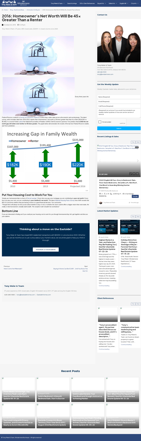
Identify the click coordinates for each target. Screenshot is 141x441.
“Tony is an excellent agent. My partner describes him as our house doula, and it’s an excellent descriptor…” (108, 330)
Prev (133, 142)
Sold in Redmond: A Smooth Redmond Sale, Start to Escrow (51, 397)
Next (138, 142)
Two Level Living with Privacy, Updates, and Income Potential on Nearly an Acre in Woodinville (18, 422)
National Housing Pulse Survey (65, 200)
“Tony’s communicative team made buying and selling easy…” (130, 328)
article (21, 121)
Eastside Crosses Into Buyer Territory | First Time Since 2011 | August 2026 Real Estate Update (52, 422)
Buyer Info (101, 3)
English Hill (123, 3)
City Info (133, 3)
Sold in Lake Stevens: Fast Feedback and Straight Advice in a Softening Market (87, 396)
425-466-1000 (101, 72)
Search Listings (72, 3)
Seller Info (112, 3)
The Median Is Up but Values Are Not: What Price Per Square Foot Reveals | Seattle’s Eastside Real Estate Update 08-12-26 (121, 395)
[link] (119, 161)
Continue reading (104, 285)
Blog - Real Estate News (17, 10)
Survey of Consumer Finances (29, 117)
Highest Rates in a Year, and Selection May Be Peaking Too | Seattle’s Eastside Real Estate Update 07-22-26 (108, 245)
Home (6, 10)
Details (135, 196)
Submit (118, 128)
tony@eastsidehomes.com (26, 295)
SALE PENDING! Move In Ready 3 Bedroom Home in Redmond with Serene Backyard (122, 422)
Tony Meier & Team (57, 3)
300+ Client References (87, 3)
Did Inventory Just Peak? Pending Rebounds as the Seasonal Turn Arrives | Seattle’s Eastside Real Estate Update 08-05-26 (87, 421)
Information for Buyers (33, 10)
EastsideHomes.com (44, 295)
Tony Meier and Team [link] (109, 202)
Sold (136, 147)
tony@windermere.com (105, 74)
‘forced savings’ (32, 198)
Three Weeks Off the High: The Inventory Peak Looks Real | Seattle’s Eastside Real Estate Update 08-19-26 (16, 395)
